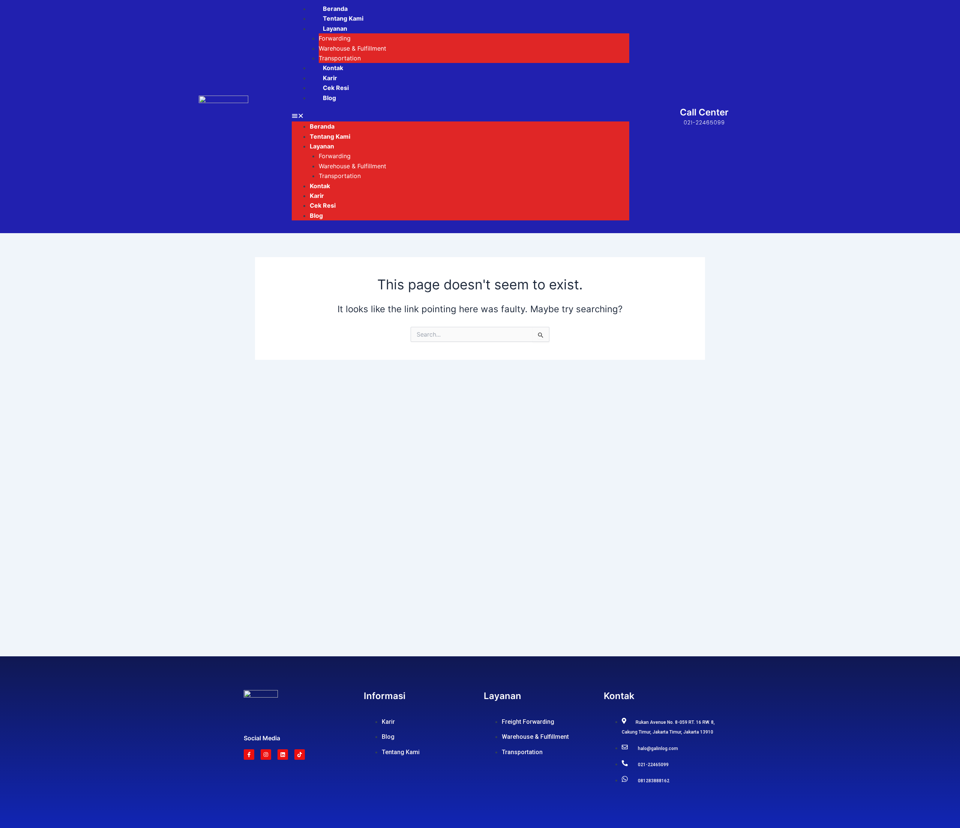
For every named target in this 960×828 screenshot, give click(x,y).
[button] (460, 116)
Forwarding (335, 38)
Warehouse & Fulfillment (352, 48)
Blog (329, 98)
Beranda (335, 8)
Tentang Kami (343, 18)
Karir (330, 78)
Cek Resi (336, 87)
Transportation (340, 58)
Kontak (333, 68)
